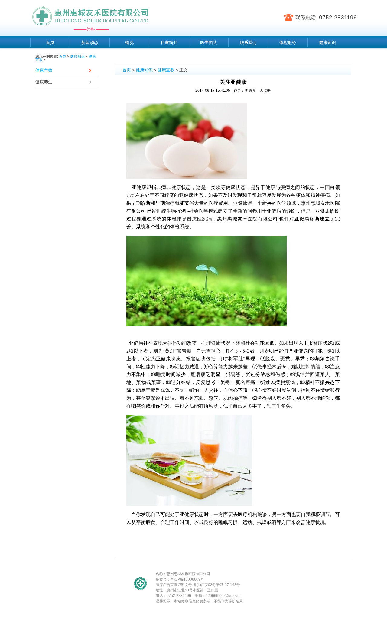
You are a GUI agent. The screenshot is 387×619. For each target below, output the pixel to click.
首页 (62, 56)
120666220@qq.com (223, 596)
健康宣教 (43, 70)
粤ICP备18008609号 (187, 579)
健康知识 (77, 56)
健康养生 (43, 81)
